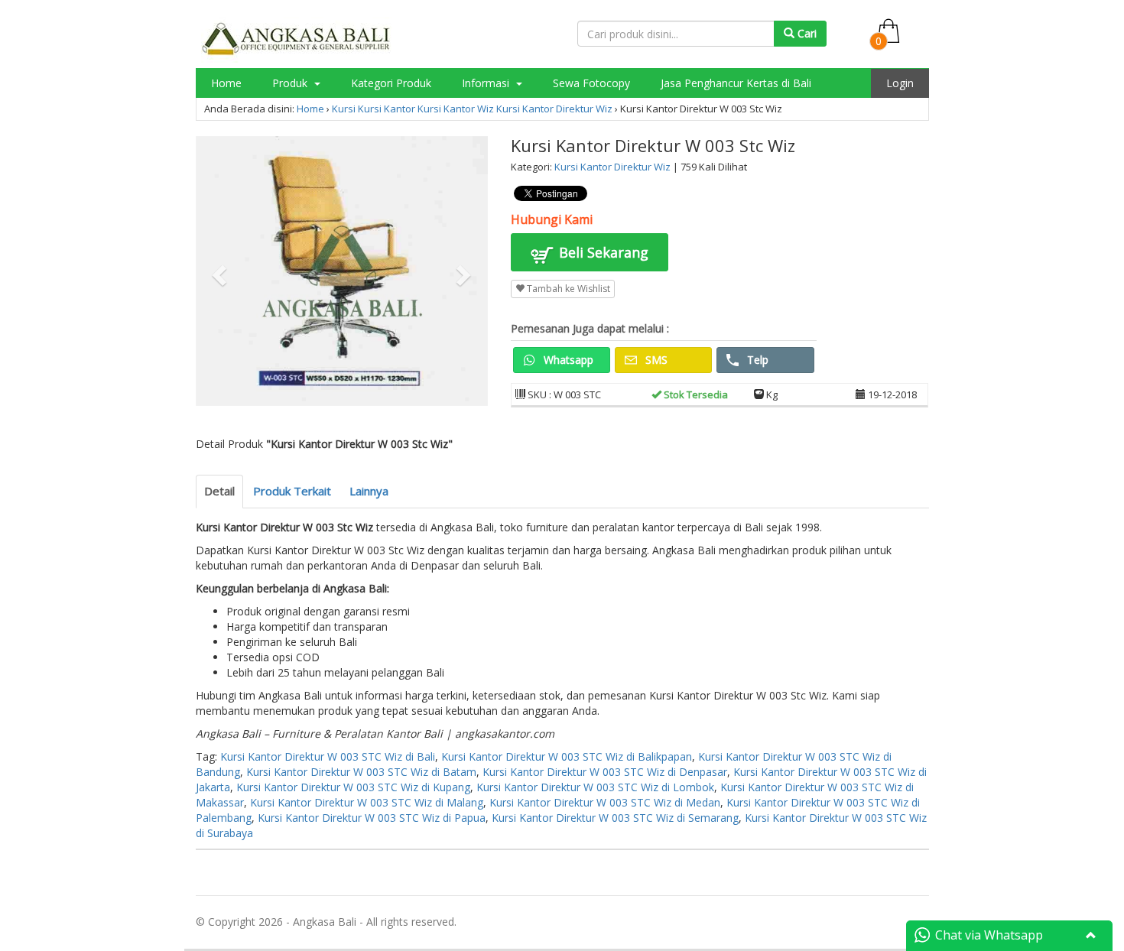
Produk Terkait (292, 490)
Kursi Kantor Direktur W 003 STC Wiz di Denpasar (604, 771)
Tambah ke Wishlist (567, 288)
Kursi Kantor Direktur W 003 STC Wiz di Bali (327, 756)
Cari (805, 33)
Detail (219, 490)
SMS (655, 359)
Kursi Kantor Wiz (455, 108)
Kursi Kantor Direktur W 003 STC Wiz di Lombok (595, 787)
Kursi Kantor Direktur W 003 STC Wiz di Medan (604, 802)
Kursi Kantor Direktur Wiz (554, 108)
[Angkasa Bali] (296, 38)
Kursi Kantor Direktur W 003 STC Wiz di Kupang (353, 787)
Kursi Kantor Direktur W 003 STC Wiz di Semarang (615, 817)
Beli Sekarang (601, 252)
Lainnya (368, 490)
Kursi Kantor (386, 108)
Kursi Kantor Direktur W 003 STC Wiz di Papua (372, 817)
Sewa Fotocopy (591, 83)
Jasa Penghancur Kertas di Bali (736, 83)
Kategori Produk (391, 83)
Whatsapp (567, 359)
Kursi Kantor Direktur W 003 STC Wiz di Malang (366, 802)
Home (226, 83)
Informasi (487, 83)
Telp (756, 359)
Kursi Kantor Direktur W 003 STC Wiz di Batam (361, 771)
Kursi (344, 108)
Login (900, 83)
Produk (291, 83)
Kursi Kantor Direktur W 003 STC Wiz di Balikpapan (566, 756)
